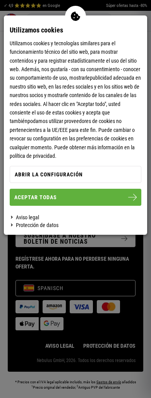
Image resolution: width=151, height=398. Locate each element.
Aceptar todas (35, 197)
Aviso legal (27, 217)
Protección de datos (37, 225)
